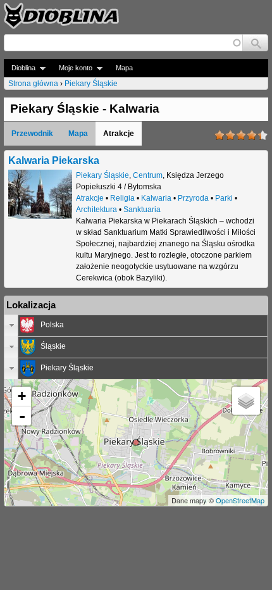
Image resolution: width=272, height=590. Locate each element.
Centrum (148, 175)
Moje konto (71, 68)
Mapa (124, 68)
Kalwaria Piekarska (53, 160)
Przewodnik (32, 133)
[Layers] (246, 401)
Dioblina (19, 68)
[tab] (136, 325)
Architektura (96, 209)
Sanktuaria (142, 209)
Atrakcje (90, 198)
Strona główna (33, 83)
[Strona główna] (61, 16)
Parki (224, 198)
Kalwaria (156, 198)
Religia (122, 198)
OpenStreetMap (240, 500)
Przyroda (193, 198)
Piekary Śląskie (91, 83)
